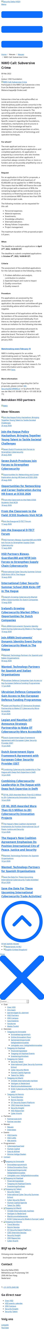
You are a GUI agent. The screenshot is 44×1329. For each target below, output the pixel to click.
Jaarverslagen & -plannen (18, 1012)
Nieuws (10, 1127)
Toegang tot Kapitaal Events (23, 1053)
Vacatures (11, 1023)
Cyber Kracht (16, 1113)
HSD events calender (14, 1303)
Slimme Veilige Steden (16, 1154)
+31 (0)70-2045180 (11, 1287)
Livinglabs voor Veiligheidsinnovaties (26, 1045)
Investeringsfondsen (20, 1056)
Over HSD (11, 1007)
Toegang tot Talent (15, 1059)
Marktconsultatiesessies (21, 1086)
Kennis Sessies (17, 1100)
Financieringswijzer (19, 1051)
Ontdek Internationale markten (24, 1080)
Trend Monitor (17, 1097)
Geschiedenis (13, 1021)
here (13, 369)
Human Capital (13, 1149)
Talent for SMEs (17, 1075)
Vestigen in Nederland (20, 1083)
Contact (7, 1157)
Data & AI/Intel (13, 1151)
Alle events (11, 1140)
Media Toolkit (13, 1026)
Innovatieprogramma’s (20, 1034)
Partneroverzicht (14, 1119)
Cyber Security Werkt (20, 1070)
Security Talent (17, 1061)
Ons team (11, 1010)
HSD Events (12, 1135)
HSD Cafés (11, 1138)
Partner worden (14, 1121)
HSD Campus (12, 1018)
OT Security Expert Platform (23, 1102)
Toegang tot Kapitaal (16, 1048)
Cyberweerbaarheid (15, 1146)
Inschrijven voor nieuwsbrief (15, 1257)
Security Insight (17, 1108)
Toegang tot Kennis (15, 1094)
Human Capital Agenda (20, 1072)
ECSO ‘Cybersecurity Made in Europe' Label (25, 1219)
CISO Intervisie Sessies (20, 1105)
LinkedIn (5, 1325)
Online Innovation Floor (21, 1037)
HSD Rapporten (17, 1110)
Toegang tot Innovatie (16, 1031)
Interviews (11, 1129)
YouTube (5, 1327)
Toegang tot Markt (15, 1078)
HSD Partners (13, 1015)
